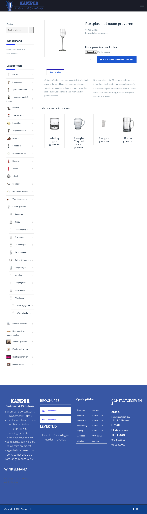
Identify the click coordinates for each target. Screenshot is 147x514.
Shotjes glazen (21, 283)
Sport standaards (19, 89)
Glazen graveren (19, 206)
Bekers (15, 74)
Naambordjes (18, 364)
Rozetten (16, 161)
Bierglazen (19, 214)
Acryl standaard (19, 130)
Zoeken (9, 24)
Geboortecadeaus (20, 191)
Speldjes (16, 184)
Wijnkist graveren (19, 341)
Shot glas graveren (103, 140)
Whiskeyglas (20, 290)
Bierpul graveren (128, 140)
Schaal (15, 176)
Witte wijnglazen (24, 313)
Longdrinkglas (20, 267)
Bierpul (18, 222)
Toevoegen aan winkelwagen (118, 59)
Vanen (15, 168)
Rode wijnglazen (23, 305)
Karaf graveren (21, 252)
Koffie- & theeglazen (23, 260)
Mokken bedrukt (19, 323)
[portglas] (62, 38)
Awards (15, 138)
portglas (18, 275)
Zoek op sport (18, 115)
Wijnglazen (19, 298)
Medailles (16, 123)
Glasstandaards (19, 153)
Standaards (17, 82)
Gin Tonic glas (20, 245)
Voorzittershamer (19, 199)
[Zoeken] (31, 30)
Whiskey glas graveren (54, 141)
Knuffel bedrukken (20, 349)
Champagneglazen (22, 229)
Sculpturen (16, 146)
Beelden (15, 108)
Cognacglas (19, 237)
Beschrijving (55, 72)
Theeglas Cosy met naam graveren (79, 143)
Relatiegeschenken (20, 357)
